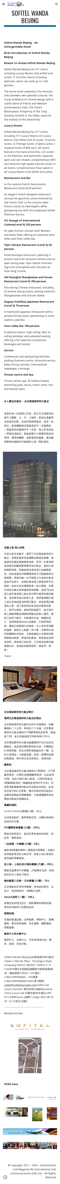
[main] (30, 18)
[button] (3, 4)
